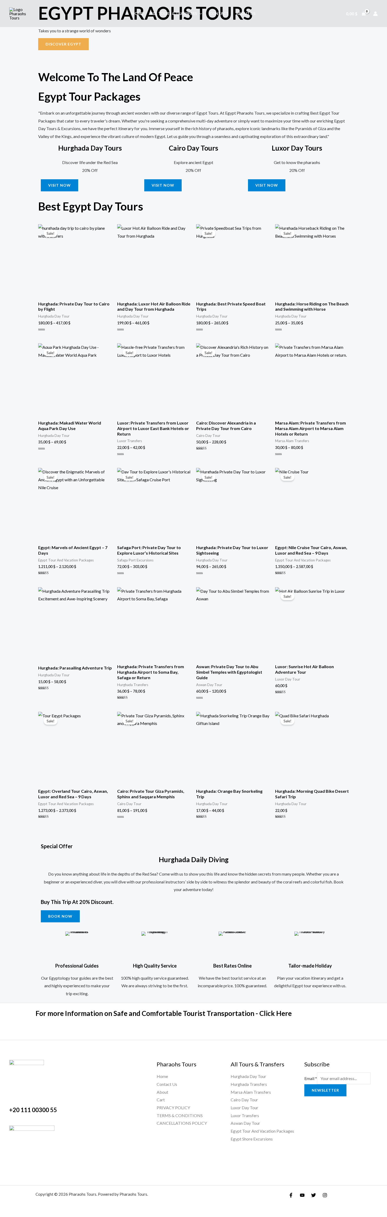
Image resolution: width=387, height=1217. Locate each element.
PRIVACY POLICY (173, 1107)
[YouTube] (302, 1195)
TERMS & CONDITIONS (180, 1115)
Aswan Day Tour (245, 1123)
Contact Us (167, 1084)
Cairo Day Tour (244, 1099)
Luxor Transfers (245, 1115)
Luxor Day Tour (244, 1107)
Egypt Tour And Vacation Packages (262, 1130)
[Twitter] (313, 1195)
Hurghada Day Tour (248, 1076)
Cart (161, 1099)
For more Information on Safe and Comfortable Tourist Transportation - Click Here (164, 1013)
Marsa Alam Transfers (251, 1092)
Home (137, 13)
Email (310, 1078)
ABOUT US (245, 13)
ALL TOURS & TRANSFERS (174, 13)
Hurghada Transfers (249, 1084)
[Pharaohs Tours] (19, 13)
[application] (199, 13)
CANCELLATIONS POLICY (182, 1123)
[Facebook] (291, 1195)
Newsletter (325, 1090)
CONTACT (219, 13)
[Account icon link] (375, 13)
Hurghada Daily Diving (194, 859)
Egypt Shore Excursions (252, 1138)
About (162, 1092)
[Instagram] (324, 1195)
